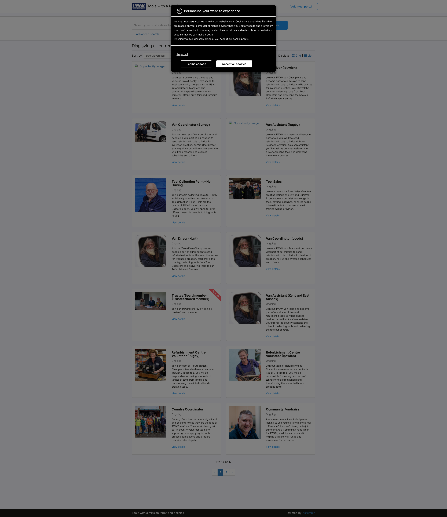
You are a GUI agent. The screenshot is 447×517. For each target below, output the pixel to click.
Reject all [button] (182, 54)
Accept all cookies (234, 64)
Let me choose (196, 64)
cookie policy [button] (240, 38)
